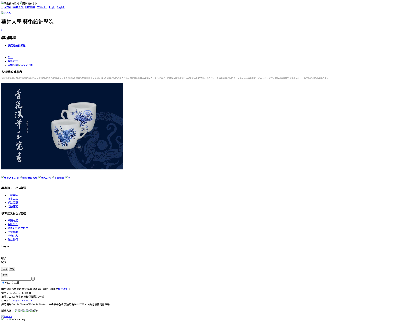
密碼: (4, 262)
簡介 (10, 57)
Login (52, 7)
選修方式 (13, 61)
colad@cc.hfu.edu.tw (21, 300)
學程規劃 (13, 65)
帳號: (4, 258)
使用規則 (63, 289)
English (61, 7)
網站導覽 (30, 7)
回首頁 (7, 7)
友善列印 (42, 7)
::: (2, 7)
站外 (16, 282)
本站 (7, 282)
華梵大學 (18, 7)
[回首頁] (6, 12)
